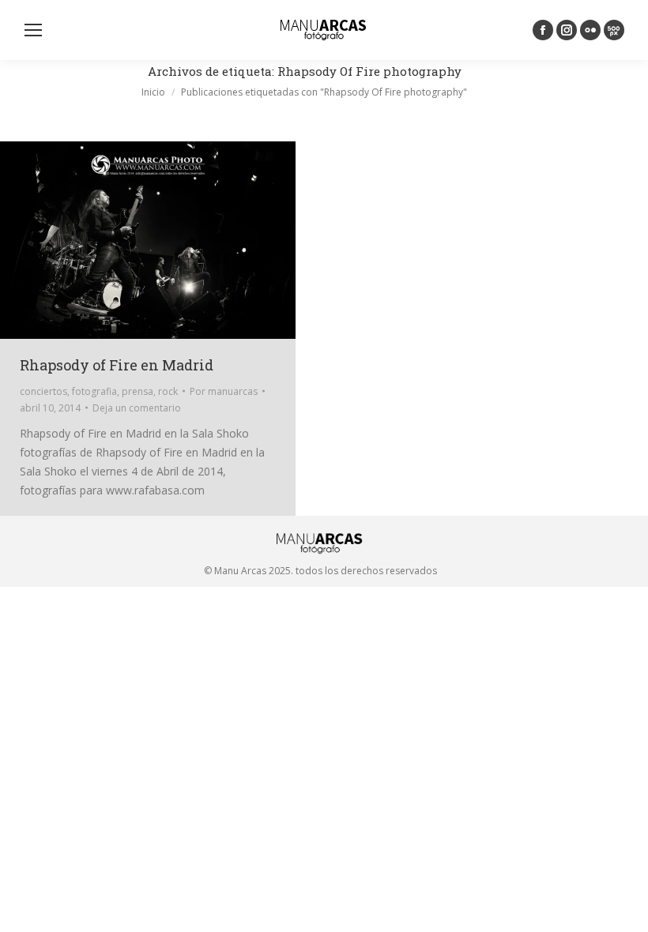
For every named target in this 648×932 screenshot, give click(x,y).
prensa (137, 391)
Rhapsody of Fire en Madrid (116, 364)
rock (168, 391)
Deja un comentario (136, 408)
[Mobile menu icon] (33, 30)
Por (224, 391)
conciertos (43, 391)
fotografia (94, 391)
